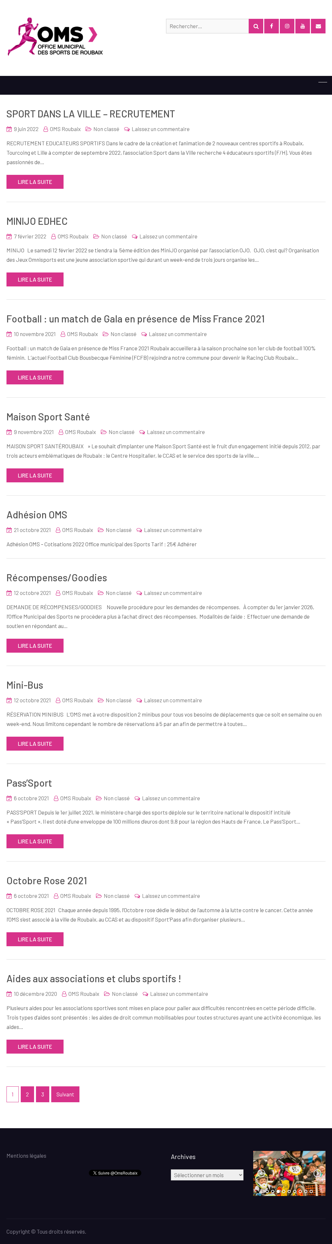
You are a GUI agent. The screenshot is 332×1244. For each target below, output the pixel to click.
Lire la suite (35, 181)
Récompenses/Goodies (56, 577)
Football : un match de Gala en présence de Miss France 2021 (135, 318)
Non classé (106, 129)
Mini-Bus (24, 685)
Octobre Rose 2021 (46, 880)
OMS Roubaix (65, 129)
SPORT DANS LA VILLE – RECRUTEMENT (90, 113)
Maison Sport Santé (48, 416)
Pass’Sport (29, 783)
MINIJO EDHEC (37, 221)
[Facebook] (271, 26)
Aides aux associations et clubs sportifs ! (93, 978)
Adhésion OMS (36, 514)
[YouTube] (302, 26)
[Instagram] (287, 26)
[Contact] (318, 26)
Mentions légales (26, 1155)
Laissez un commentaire (161, 129)
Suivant (65, 1094)
